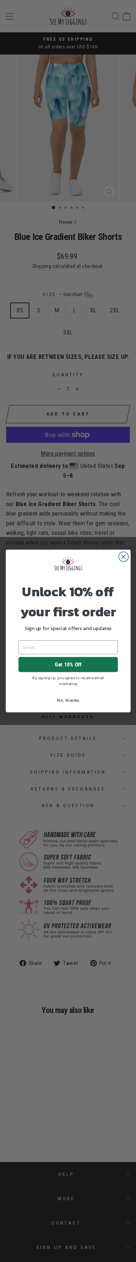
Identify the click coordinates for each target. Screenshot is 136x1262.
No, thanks (68, 700)
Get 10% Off (68, 664)
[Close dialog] (123, 557)
